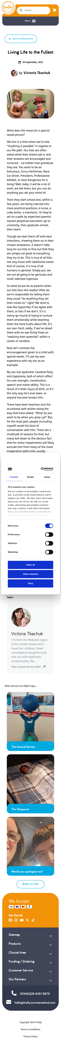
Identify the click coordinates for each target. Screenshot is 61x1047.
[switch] (49, 534)
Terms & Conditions (30, 1029)
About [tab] (47, 477)
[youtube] (21, 921)
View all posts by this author (26, 667)
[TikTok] (33, 921)
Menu (27, 21)
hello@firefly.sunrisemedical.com (35, 1002)
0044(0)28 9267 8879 (35, 994)
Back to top (31, 884)
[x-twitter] (27, 921)
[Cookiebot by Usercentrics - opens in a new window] (41, 469)
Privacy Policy (30, 1037)
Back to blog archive (23, 39)
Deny (30, 583)
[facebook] (10, 921)
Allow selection (30, 574)
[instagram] (16, 921)
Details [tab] (30, 477)
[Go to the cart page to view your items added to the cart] (54, 10)
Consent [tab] (14, 477)
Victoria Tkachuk (37, 73)
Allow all (30, 565)
